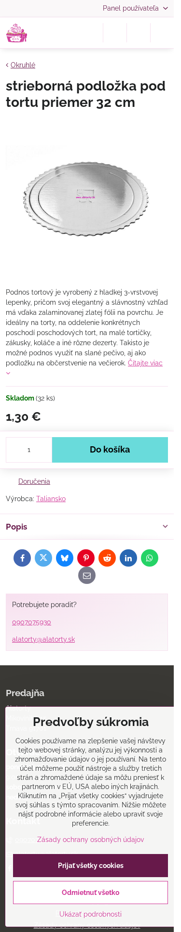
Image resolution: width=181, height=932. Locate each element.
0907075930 (31, 622)
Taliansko (51, 499)
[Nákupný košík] (138, 32)
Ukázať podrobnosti (90, 914)
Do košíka (110, 449)
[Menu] (162, 32)
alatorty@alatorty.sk (43, 639)
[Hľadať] (114, 32)
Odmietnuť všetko (90, 892)
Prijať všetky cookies (91, 865)
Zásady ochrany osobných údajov (90, 839)
